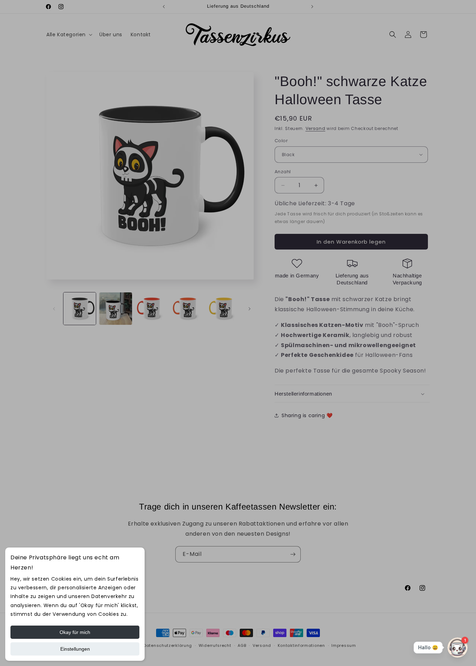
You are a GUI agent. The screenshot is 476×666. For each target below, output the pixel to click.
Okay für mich (75, 632)
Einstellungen (75, 649)
